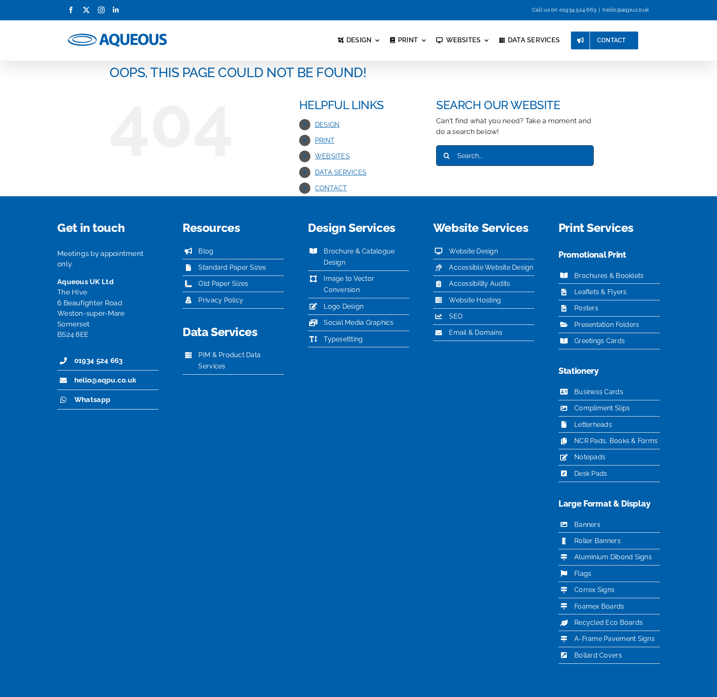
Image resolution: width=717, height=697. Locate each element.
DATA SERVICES (340, 172)
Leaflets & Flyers (600, 292)
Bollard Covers (598, 655)
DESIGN (327, 125)
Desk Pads (590, 474)
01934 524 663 (577, 10)
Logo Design (343, 306)
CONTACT (331, 188)
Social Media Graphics (358, 323)
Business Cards (598, 392)
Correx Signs (594, 590)
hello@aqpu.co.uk (625, 10)
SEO (456, 316)
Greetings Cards (599, 341)
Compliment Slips (602, 408)
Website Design (473, 251)
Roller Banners (597, 541)
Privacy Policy (220, 300)
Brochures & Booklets (609, 276)
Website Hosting (475, 300)
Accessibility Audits (479, 284)
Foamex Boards (599, 606)
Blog (205, 251)
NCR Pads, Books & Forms (616, 441)
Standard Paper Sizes (232, 267)
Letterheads (593, 425)
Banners (587, 525)
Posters (586, 308)
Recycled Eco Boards (608, 622)
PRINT (324, 140)
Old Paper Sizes (223, 284)
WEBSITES (332, 156)
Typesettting (343, 339)
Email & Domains (475, 332)
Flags (582, 574)
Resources (211, 228)
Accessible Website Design (491, 267)
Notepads (589, 457)
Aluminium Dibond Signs (613, 557)
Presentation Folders (606, 325)
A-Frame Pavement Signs (614, 639)
